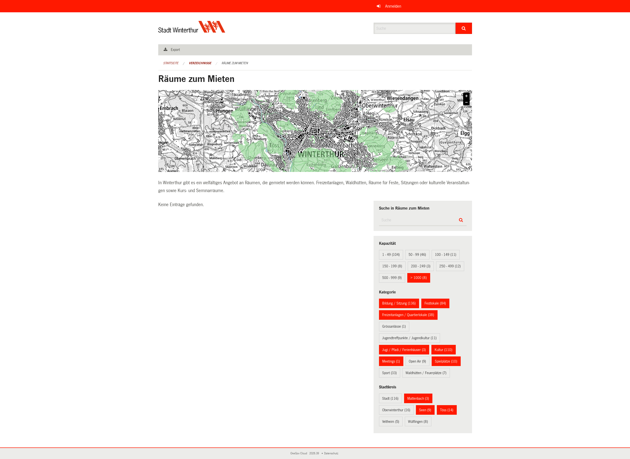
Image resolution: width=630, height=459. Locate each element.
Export (175, 50)
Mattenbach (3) (418, 398)
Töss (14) (446, 410)
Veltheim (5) (390, 422)
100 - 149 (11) (445, 255)
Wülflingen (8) (418, 422)
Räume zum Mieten (234, 63)
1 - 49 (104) (391, 255)
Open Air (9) (417, 361)
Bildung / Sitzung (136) (399, 303)
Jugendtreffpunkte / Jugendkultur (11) (409, 338)
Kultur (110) (443, 350)
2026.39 (314, 453)
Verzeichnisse (200, 63)
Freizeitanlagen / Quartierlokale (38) (408, 315)
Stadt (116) (390, 398)
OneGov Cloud (299, 453)
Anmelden (393, 6)
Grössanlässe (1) (394, 326)
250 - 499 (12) (450, 266)
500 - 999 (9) (392, 278)
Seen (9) (425, 410)
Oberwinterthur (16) (396, 410)
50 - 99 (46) (417, 255)
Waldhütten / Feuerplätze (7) (426, 373)
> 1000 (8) (418, 278)
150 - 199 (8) (392, 266)
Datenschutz (332, 453)
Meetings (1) (391, 361)
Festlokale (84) (435, 303)
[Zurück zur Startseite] (191, 31)
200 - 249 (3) (420, 266)
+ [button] (466, 95)
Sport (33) (389, 373)
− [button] (466, 102)
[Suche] (464, 28)
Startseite (170, 63)
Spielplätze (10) (446, 361)
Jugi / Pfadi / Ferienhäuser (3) (404, 350)
